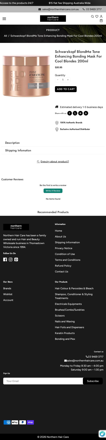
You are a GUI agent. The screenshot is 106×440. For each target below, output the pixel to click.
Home (58, 230)
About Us (60, 236)
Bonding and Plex (65, 338)
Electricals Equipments (68, 303)
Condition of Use (65, 254)
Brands (7, 288)
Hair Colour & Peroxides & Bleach (74, 288)
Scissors (60, 315)
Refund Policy (63, 265)
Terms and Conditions (67, 259)
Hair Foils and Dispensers (69, 327)
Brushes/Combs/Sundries (69, 309)
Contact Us (61, 271)
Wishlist (7, 294)
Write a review (53, 190)
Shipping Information (67, 242)
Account (8, 300)
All (5, 35)
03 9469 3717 (95, 356)
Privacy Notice (63, 248)
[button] (5, 102)
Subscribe (93, 381)
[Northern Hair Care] (53, 18)
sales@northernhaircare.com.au (85, 360)
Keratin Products (65, 333)
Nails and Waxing (65, 321)
